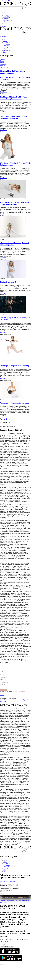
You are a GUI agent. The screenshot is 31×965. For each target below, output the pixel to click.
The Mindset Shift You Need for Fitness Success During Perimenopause (14, 98)
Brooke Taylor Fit (5, 0)
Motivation (19, 71)
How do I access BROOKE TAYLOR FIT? (12, 434)
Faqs (4, 23)
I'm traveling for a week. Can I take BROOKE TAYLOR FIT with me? (12, 628)
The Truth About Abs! (8, 282)
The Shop (6, 18)
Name (2, 674)
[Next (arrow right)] (2, 964)
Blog (4, 21)
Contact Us (6, 50)
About (5, 14)
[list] (15, 672)
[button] (15, 434)
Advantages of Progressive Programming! (15, 403)
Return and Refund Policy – (8, 897)
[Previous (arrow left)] (0, 964)
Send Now (3, 690)
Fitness (3, 71)
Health (10, 71)
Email (2, 679)
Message (2, 684)
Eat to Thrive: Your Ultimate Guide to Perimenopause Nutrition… (13, 117)
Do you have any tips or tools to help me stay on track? (15, 643)
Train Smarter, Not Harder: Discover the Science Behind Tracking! (14, 203)
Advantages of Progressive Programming (14, 366)
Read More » (3, 92)
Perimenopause (7, 73)
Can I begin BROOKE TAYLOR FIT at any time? (14, 604)
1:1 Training (6, 17)
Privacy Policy (21, 897)
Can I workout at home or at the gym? (10, 590)
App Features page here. (19, 691)
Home (5, 12)
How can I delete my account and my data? (12, 659)
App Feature (6, 15)
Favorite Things (7, 20)
